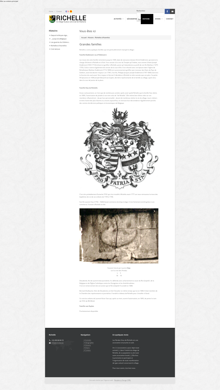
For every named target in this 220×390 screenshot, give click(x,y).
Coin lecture (55, 49)
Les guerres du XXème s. (60, 42)
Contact (59, 11)
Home (51, 11)
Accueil (83, 37)
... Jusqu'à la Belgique (58, 39)
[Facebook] (167, 11)
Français (67, 11)
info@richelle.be (57, 343)
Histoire (91, 37)
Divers (87, 348)
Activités (88, 340)
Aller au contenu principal (9, 1)
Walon (71, 11)
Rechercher (141, 11)
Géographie (89, 343)
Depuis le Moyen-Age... (59, 35)
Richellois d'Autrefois (102, 37)
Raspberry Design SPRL (122, 380)
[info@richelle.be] (172, 11)
